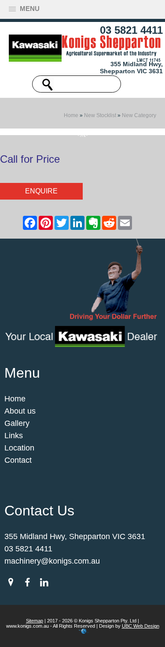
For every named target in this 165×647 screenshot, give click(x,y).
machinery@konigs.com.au (52, 561)
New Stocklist (100, 115)
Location (19, 447)
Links (13, 435)
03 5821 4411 (131, 30)
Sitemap (34, 620)
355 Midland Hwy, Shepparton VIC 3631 (131, 68)
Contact (18, 460)
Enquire (41, 191)
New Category (139, 115)
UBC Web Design (140, 626)
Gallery (16, 423)
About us (20, 411)
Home (71, 115)
